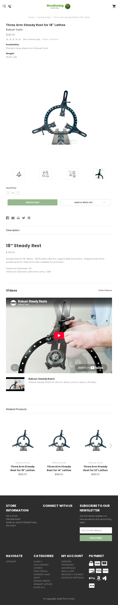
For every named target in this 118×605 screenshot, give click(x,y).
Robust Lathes (43, 584)
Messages (67, 564)
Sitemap (11, 561)
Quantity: (11, 187)
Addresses (68, 568)
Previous (7, 445)
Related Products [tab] (16, 409)
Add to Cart (24, 444)
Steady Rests (42, 580)
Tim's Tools (41, 571)
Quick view (23, 436)
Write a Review (50, 39)
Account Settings (72, 577)
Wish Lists (67, 571)
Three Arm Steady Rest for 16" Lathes (22, 468)
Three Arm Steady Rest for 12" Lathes (95, 468)
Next (111, 445)
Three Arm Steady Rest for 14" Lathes (59, 468)
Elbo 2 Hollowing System (41, 564)
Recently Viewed (72, 574)
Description (13, 230)
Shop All (39, 587)
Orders (66, 561)
